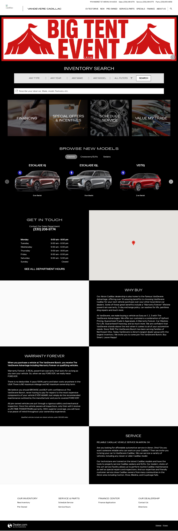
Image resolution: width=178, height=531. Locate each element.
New (102, 9)
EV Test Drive (92, 9)
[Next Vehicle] (171, 181)
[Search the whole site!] (171, 9)
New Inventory (23, 502)
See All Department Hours (44, 269)
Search (143, 78)
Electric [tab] (71, 156)
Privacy (165, 525)
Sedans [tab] (107, 156)
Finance (151, 9)
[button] (27, 118)
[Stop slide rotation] (173, 57)
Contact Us (143, 502)
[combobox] (37, 78)
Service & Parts (127, 9)
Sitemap (158, 525)
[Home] (12, 8)
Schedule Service (65, 502)
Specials (140, 9)
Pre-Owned (111, 9)
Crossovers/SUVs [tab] (89, 156)
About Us (161, 9)
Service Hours (64, 507)
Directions (142, 507)
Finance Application (107, 502)
